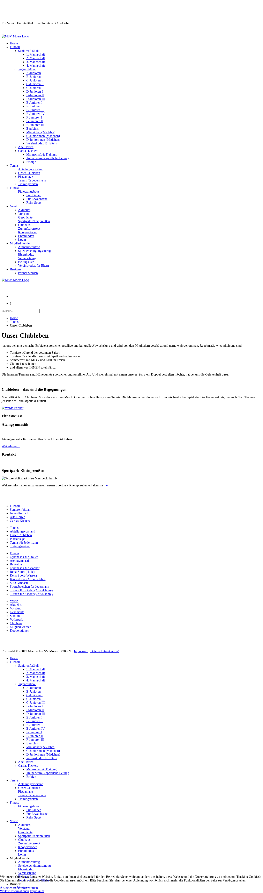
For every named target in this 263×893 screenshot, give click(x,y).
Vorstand (24, 213)
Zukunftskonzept (29, 228)
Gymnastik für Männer (24, 568)
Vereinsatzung (27, 258)
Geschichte (25, 217)
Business (15, 269)
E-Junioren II (34, 106)
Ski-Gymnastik (19, 583)
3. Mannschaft (35, 62)
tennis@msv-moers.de (16, 462)
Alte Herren (25, 147)
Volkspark (16, 619)
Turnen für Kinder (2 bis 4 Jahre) (31, 590)
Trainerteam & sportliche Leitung (47, 158)
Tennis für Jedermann (32, 180)
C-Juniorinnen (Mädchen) (43, 136)
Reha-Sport (33, 202)
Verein (14, 206)
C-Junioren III (35, 88)
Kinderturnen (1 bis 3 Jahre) (28, 579)
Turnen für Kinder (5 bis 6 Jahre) (31, 594)
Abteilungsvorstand (30, 169)
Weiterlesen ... (11, 446)
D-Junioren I (34, 91)
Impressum (81, 651)
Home (14, 43)
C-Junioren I (34, 80)
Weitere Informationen (14, 891)
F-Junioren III (35, 125)
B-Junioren (33, 76)
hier (106, 485)
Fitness (14, 188)
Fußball (15, 47)
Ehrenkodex (26, 236)
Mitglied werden (20, 243)
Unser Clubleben (29, 173)
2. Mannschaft (35, 58)
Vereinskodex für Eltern (41, 143)
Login (22, 239)
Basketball (16, 564)
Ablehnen (22, 887)
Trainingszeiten (28, 184)
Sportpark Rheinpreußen (34, 221)
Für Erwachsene (36, 199)
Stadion (15, 615)
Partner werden (28, 273)
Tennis (14, 165)
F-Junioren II (34, 121)
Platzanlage (25, 176)
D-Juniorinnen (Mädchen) (43, 139)
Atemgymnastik (20, 560)
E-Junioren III (35, 110)
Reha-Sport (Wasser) (23, 575)
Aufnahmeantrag (29, 247)
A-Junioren (33, 73)
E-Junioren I (34, 102)
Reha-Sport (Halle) (22, 571)
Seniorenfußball (28, 50)
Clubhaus (24, 225)
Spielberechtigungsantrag (34, 250)
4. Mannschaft (35, 65)
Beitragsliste (26, 262)
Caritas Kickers (28, 150)
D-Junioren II (35, 95)
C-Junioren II (35, 84)
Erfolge (31, 162)
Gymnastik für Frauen (24, 557)
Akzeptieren (8, 887)
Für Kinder (33, 195)
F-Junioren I (34, 117)
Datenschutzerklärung (104, 651)
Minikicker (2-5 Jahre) (40, 132)
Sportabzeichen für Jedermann (29, 586)
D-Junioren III (35, 99)
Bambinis (32, 128)
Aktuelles (24, 210)
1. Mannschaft (35, 54)
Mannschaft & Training (41, 154)
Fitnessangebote (28, 191)
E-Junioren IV (35, 113)
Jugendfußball (27, 69)
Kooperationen (27, 232)
